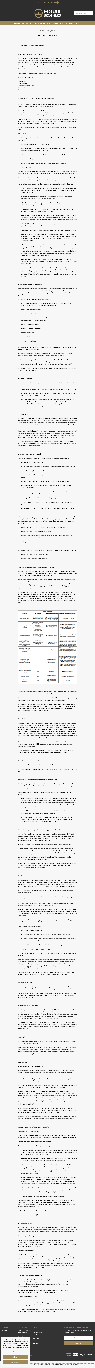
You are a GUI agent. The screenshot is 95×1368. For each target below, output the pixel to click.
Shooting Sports (41, 23)
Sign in (38, 2)
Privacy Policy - (33, 1364)
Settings (15, 1352)
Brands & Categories (22, 23)
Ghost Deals (74, 23)
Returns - (67, 1364)
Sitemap (4, 1330)
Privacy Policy (50, 31)
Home (42, 31)
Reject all (16, 1357)
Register (46, 2)
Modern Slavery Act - (45, 1364)
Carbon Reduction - (58, 1364)
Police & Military (59, 23)
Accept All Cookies (15, 1362)
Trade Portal (74, 1364)
